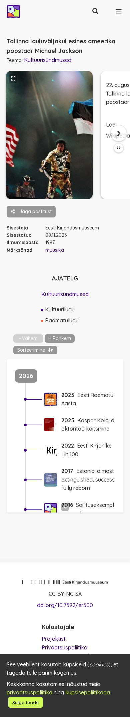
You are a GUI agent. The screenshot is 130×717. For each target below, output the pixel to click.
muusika (54, 250)
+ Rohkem (60, 338)
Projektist (54, 638)
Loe (110, 124)
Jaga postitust (35, 211)
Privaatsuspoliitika (64, 647)
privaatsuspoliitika (29, 692)
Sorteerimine (31, 350)
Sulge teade (25, 702)
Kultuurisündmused (47, 60)
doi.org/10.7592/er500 (65, 605)
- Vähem (28, 338)
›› (119, 147)
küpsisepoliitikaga (87, 692)
